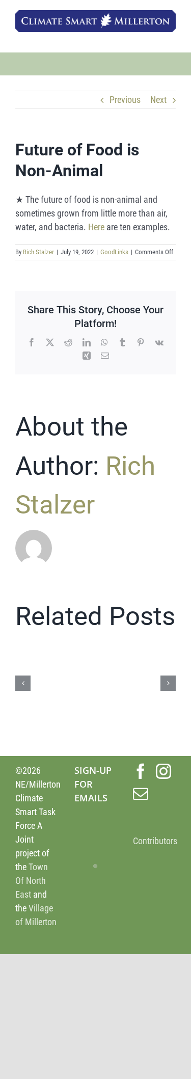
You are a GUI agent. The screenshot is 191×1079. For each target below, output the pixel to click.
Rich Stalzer (38, 252)
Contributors (155, 840)
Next (158, 99)
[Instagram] (163, 771)
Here (96, 227)
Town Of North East (31, 880)
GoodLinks (114, 252)
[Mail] (140, 793)
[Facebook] (140, 771)
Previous (125, 99)
